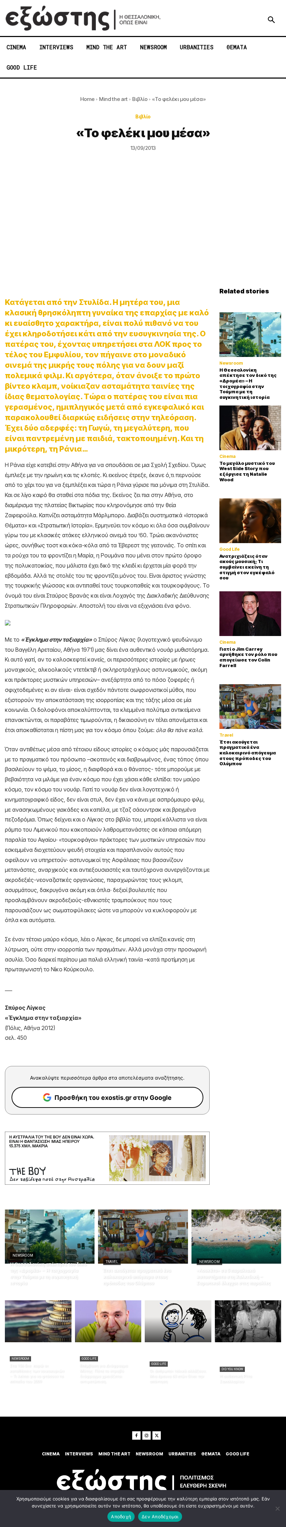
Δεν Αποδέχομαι (160, 1516)
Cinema (227, 456)
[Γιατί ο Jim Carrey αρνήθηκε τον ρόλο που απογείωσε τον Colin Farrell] (250, 613)
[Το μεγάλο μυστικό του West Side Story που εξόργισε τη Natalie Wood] (250, 428)
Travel (226, 735)
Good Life (229, 549)
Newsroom (231, 363)
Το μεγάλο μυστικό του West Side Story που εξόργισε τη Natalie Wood (247, 471)
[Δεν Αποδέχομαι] (277, 1508)
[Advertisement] (143, 235)
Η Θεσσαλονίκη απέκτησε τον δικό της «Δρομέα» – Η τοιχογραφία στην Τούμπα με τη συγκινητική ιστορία (248, 383)
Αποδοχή (121, 1516)
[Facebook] (136, 1435)
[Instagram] (146, 1435)
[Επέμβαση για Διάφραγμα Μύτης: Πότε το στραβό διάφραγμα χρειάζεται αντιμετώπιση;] (108, 1321)
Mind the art (113, 99)
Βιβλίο (140, 99)
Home (87, 99)
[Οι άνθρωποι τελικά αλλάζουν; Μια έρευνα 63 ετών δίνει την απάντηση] (178, 1321)
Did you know (232, 1369)
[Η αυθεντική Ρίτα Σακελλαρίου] (248, 1321)
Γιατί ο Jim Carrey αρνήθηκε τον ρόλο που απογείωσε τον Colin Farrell (248, 657)
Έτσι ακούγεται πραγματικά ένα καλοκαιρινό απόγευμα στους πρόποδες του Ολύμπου (247, 752)
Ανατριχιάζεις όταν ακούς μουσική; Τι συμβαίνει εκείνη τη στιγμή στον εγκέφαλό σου (246, 566)
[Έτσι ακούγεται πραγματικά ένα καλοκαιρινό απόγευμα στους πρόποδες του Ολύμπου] (250, 706)
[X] (156, 1435)
